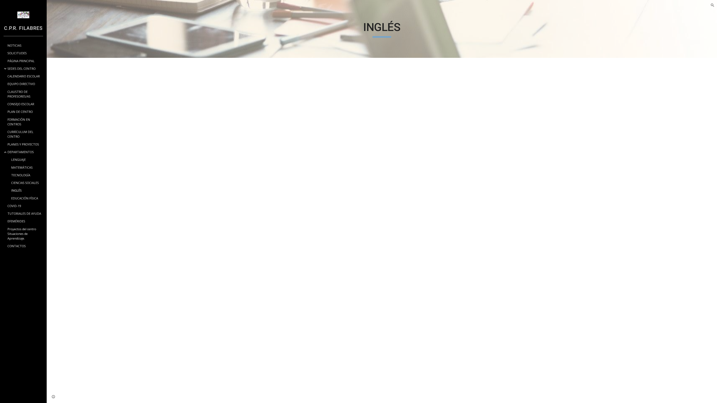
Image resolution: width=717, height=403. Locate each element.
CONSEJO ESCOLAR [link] (20, 104)
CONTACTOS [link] (16, 246)
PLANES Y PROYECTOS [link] (23, 144)
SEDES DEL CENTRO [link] (21, 69)
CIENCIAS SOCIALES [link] (25, 183)
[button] (712, 5)
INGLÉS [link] (16, 190)
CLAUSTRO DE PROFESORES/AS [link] (18, 94)
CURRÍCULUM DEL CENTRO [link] (20, 134)
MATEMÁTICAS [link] (22, 167)
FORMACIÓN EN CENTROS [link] (18, 122)
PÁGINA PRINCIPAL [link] (21, 61)
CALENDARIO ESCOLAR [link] (23, 76)
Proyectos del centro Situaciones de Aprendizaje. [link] (21, 234)
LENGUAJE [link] (18, 160)
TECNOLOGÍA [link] (20, 175)
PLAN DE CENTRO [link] (20, 112)
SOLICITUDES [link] (17, 53)
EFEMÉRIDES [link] (16, 221)
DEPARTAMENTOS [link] (20, 152)
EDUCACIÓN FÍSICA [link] (24, 198)
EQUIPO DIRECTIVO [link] (21, 84)
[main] (382, 29)
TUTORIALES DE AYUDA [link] (24, 214)
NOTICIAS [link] (14, 45)
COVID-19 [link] (14, 206)
